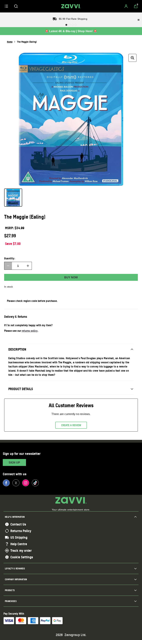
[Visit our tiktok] (35, 482)
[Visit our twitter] (15, 482)
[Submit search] (16, 6)
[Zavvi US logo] (71, 6)
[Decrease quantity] (8, 266)
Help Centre (18, 544)
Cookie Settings (21, 557)
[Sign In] (126, 6)
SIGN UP (14, 462)
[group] (71, 119)
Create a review (71, 425)
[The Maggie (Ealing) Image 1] (13, 198)
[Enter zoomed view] (132, 58)
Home (9, 41)
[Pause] (138, 20)
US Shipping (18, 537)
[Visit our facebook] (6, 482)
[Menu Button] (6, 6)
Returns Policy (20, 531)
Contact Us (18, 524)
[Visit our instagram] (25, 482)
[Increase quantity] (28, 266)
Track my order (21, 550)
